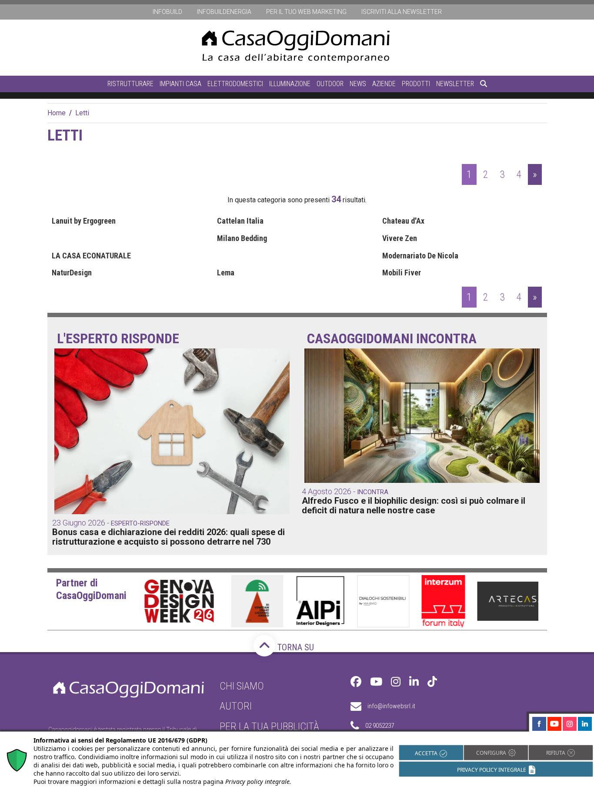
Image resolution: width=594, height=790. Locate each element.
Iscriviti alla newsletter (401, 11)
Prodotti (416, 84)
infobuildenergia (224, 11)
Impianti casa (180, 84)
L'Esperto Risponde (118, 338)
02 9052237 (379, 726)
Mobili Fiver (401, 272)
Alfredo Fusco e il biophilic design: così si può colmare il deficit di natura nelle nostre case (413, 505)
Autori (236, 706)
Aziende (384, 84)
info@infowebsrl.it (391, 706)
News (358, 84)
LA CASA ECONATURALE (91, 255)
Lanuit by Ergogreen (84, 221)
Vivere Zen (399, 238)
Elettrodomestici (235, 84)
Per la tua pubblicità (269, 726)
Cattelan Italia (240, 221)
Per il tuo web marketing (306, 11)
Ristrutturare (130, 84)
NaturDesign (72, 272)
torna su (294, 647)
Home (56, 113)
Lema (225, 272)
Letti (82, 113)
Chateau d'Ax (403, 221)
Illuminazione (289, 84)
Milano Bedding (242, 238)
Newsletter (455, 84)
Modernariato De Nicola (420, 255)
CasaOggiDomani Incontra (392, 338)
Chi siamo (242, 686)
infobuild (167, 11)
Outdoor (330, 84)
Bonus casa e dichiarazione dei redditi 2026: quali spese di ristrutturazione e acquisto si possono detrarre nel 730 (168, 536)
